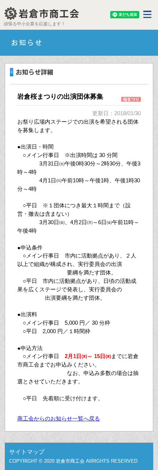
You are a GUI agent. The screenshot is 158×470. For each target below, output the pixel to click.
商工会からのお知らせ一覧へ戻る (58, 418)
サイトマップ (26, 452)
